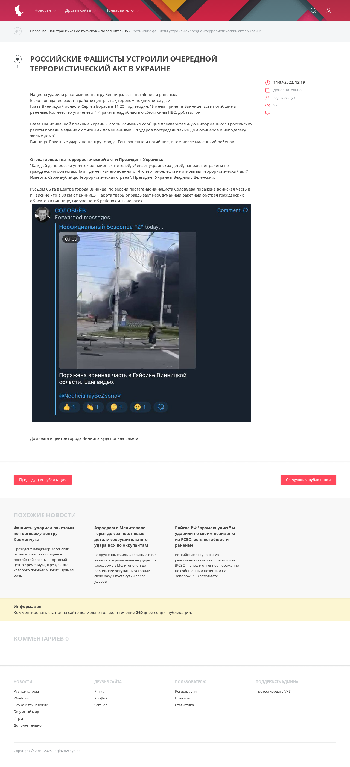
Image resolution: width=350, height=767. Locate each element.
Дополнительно (114, 30)
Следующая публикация (308, 479)
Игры (18, 718)
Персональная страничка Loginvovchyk (63, 30)
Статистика (184, 704)
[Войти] (328, 10)
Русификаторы (26, 691)
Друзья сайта (78, 10)
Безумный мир (26, 711)
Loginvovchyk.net (67, 750)
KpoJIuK (100, 698)
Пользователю (119, 10)
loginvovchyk (284, 97)
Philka (99, 691)
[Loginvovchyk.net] (19, 10)
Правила (182, 698)
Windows (21, 698)
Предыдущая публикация (42, 479)
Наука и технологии (31, 704)
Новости (42, 10)
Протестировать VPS (273, 691)
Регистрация (186, 691)
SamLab (100, 704)
